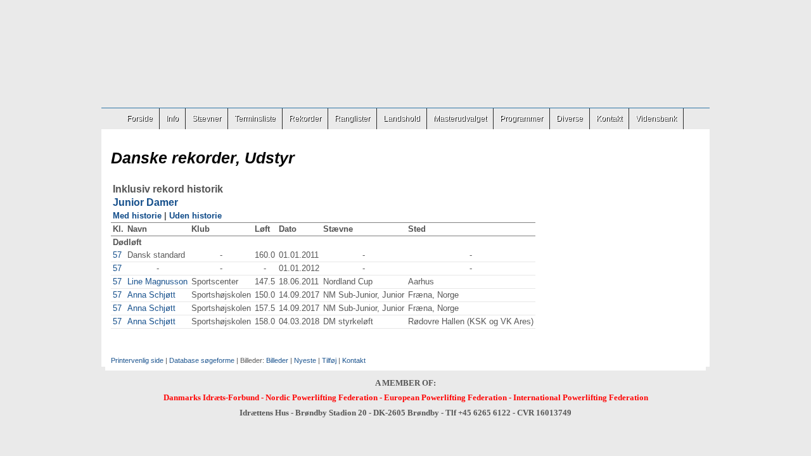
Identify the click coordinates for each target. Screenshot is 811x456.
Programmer (521, 118)
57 (117, 255)
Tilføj (329, 360)
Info (172, 118)
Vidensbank (656, 118)
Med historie (137, 215)
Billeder (277, 360)
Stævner (206, 118)
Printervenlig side (137, 360)
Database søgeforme (201, 360)
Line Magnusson (157, 281)
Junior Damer (145, 202)
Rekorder (305, 118)
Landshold (401, 118)
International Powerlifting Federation (580, 397)
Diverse (569, 118)
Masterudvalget (460, 118)
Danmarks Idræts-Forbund (211, 397)
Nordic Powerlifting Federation (321, 397)
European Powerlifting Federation (445, 397)
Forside (140, 118)
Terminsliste (255, 118)
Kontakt (609, 118)
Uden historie (195, 215)
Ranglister (352, 118)
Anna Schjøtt (151, 295)
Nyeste (305, 360)
